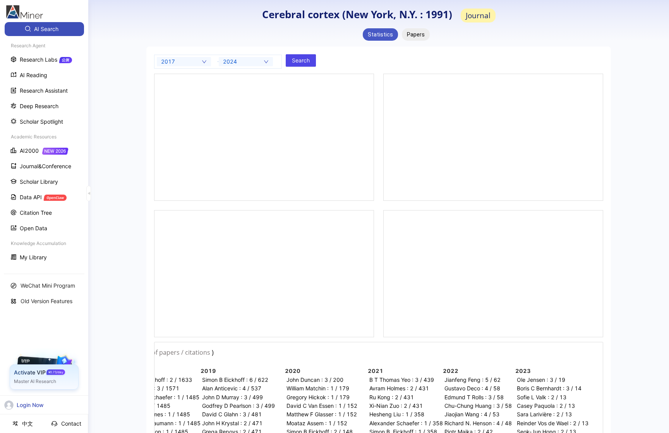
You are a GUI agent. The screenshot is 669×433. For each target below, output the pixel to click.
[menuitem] (44, 29)
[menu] (44, 144)
